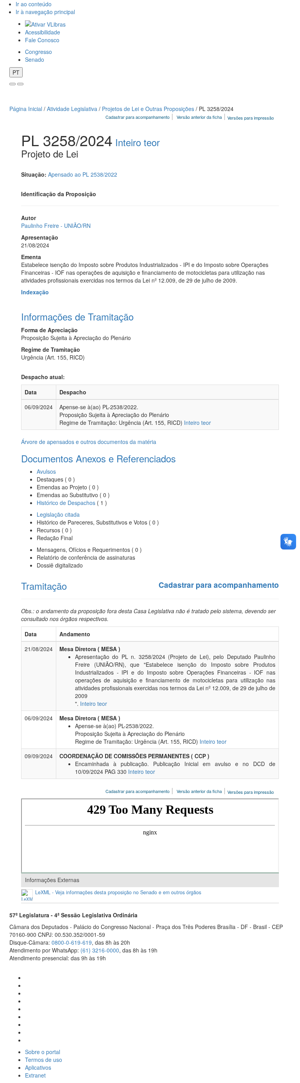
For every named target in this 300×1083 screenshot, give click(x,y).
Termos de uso (43, 1059)
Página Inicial (25, 109)
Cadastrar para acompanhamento (138, 117)
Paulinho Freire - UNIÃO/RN (56, 225)
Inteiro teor (137, 142)
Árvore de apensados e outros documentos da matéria (88, 442)
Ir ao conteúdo (34, 4)
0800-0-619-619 (72, 942)
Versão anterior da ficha (199, 117)
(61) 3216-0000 (99, 950)
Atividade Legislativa (72, 109)
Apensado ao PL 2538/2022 (82, 174)
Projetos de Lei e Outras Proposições (148, 109)
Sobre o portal (42, 1052)
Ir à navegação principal (45, 12)
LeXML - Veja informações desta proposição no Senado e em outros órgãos (118, 892)
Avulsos (46, 471)
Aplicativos (38, 1067)
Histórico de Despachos (66, 503)
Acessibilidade (42, 32)
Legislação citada (58, 514)
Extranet (35, 1075)
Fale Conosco (42, 40)
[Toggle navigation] (12, 84)
